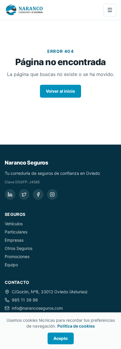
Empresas (14, 240)
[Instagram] (52, 194)
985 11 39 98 (25, 299)
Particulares (16, 231)
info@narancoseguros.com (37, 308)
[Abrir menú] (109, 10)
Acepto (60, 338)
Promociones (17, 256)
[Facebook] (38, 194)
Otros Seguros (18, 248)
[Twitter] (24, 194)
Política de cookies (76, 325)
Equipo (11, 264)
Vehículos (14, 223)
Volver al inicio (60, 91)
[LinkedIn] (10, 194)
